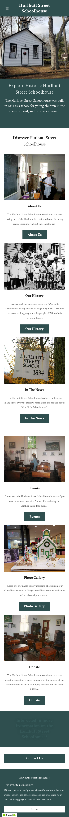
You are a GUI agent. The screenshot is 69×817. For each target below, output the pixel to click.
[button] (8, 8)
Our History (34, 329)
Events (35, 516)
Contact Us (34, 758)
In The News (34, 418)
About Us (35, 234)
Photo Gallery (34, 606)
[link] (34, 8)
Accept (34, 809)
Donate (34, 700)
